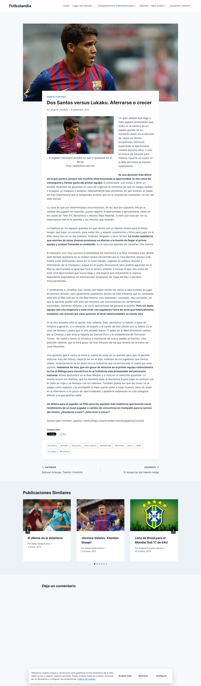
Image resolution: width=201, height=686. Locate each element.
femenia (119, 445)
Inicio (66, 5)
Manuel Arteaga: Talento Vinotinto (62, 470)
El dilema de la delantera (45, 538)
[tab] (94, 564)
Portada (61, 97)
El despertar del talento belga (141, 470)
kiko (138, 445)
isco (130, 445)
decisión (76, 445)
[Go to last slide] (27, 530)
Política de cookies (86, 679)
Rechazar (143, 676)
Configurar (161, 676)
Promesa (65, 451)
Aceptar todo (125, 676)
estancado (105, 445)
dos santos (90, 445)
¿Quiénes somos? (180, 5)
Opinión (143, 5)
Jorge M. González (59, 110)
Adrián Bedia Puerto (40, 544)
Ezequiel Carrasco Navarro (151, 548)
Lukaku (52, 451)
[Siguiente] (173, 530)
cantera (52, 445)
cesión (64, 445)
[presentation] (47, 515)
